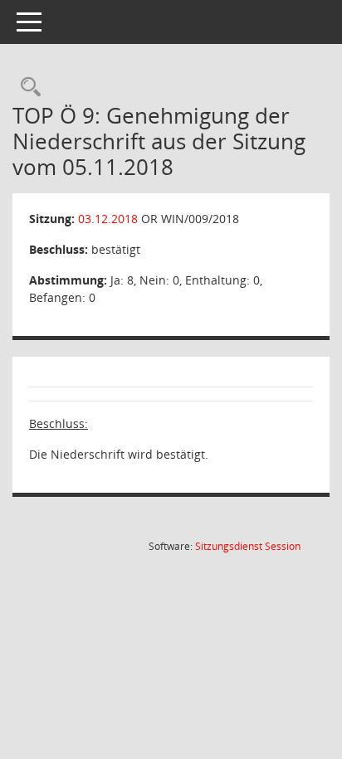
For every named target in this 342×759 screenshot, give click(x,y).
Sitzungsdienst (247, 546)
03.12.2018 (108, 218)
